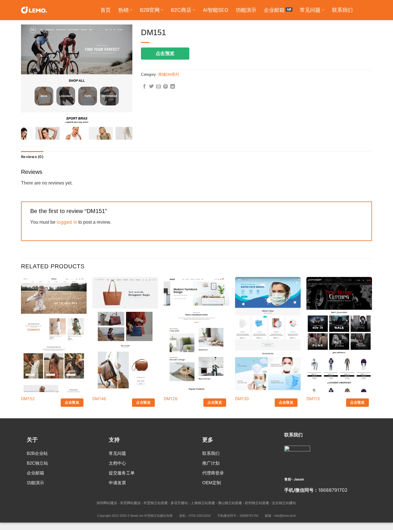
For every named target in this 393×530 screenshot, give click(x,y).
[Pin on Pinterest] (165, 86)
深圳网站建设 (106, 503)
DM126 (171, 398)
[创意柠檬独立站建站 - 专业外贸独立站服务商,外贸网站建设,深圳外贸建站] (34, 10)
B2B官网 (150, 10)
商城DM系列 (168, 74)
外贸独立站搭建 (156, 503)
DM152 (28, 398)
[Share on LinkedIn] (172, 86)
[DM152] (54, 391)
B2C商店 (181, 10)
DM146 (99, 398)
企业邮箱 (274, 10)
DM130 (242, 398)
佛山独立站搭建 (230, 503)
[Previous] (21, 347)
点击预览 (165, 53)
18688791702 (333, 490)
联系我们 (342, 10)
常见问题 (310, 10)
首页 (105, 10)
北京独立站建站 (284, 503)
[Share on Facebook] (144, 86)
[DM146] (125, 379)
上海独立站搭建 (203, 503)
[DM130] (268, 356)
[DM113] (339, 387)
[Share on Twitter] (151, 86)
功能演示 (246, 10)
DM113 (313, 398)
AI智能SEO (215, 10)
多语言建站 (179, 503)
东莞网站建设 (130, 503)
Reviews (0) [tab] (32, 157)
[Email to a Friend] (158, 86)
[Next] (371, 347)
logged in (67, 222)
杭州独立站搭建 (257, 503)
